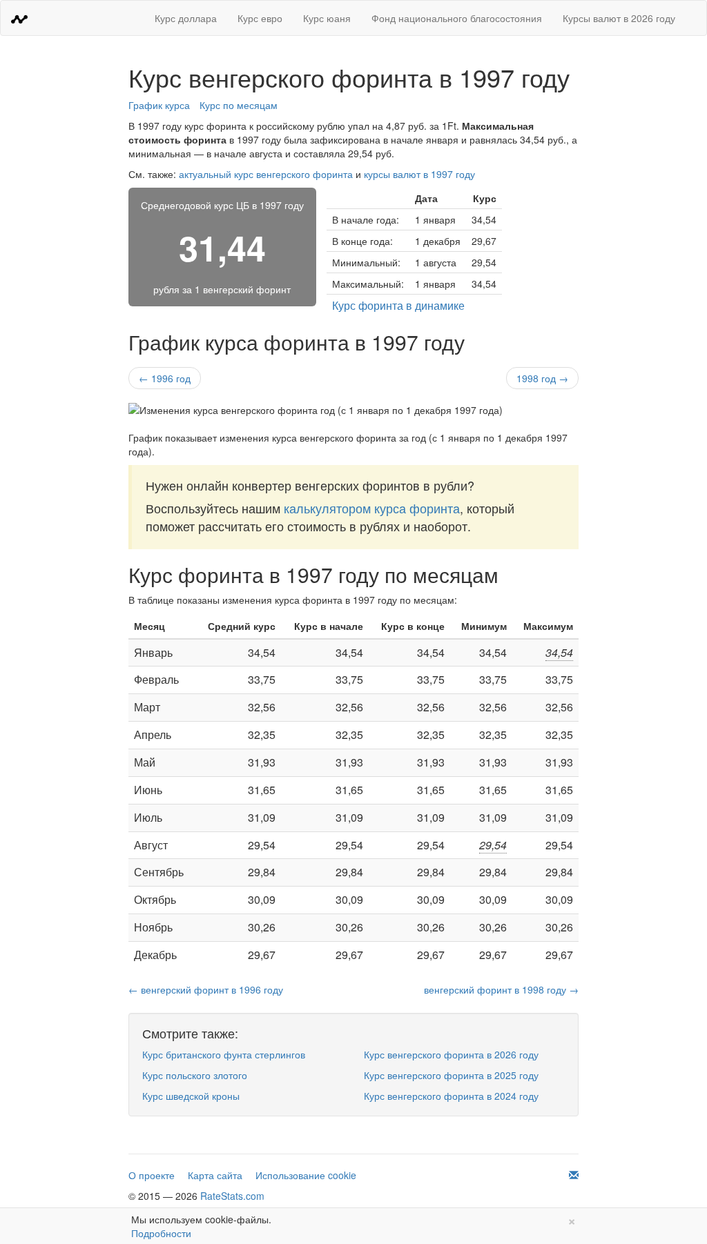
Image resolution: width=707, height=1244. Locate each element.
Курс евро (260, 18)
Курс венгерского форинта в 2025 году (451, 1075)
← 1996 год (165, 378)
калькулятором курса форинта (372, 508)
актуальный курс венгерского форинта (266, 174)
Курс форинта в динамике (398, 305)
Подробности (161, 1233)
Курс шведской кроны (191, 1096)
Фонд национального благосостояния (456, 18)
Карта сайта (215, 1175)
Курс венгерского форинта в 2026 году (451, 1054)
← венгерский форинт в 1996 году (205, 989)
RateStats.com (232, 1196)
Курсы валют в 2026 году (619, 18)
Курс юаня (327, 18)
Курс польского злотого (194, 1075)
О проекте (151, 1175)
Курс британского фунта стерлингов (223, 1054)
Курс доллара (186, 18)
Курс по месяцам (239, 105)
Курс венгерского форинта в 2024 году (451, 1096)
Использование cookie (305, 1175)
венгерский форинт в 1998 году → (501, 989)
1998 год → (542, 378)
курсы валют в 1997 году (419, 174)
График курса (159, 105)
